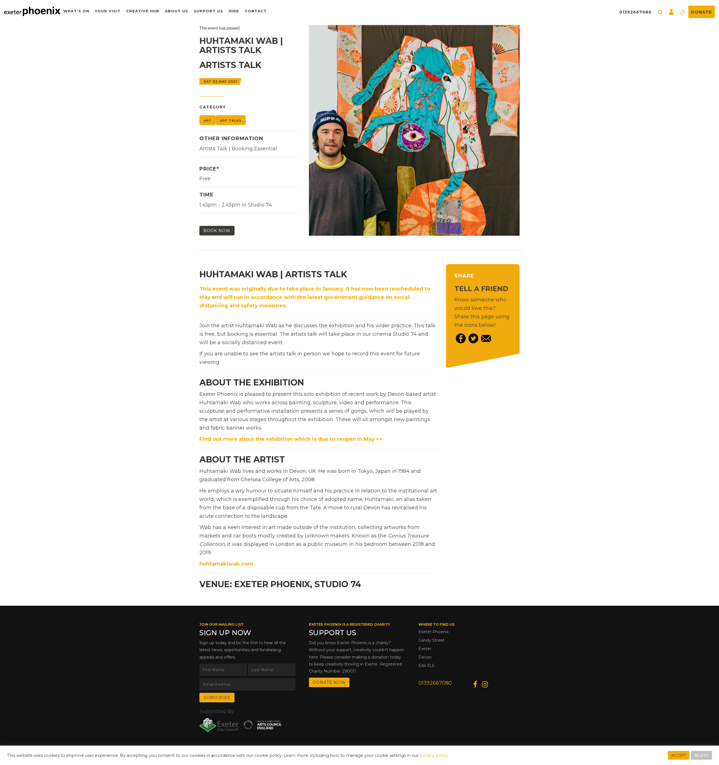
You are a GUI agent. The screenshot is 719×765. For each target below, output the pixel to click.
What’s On (76, 11)
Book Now (217, 230)
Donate (701, 12)
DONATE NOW (329, 682)
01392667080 (635, 12)
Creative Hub (142, 11)
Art (207, 120)
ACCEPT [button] (678, 755)
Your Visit (107, 11)
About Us (176, 11)
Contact (256, 11)
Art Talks (231, 120)
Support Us (208, 11)
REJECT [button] (701, 755)
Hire (234, 11)
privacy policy (434, 755)
